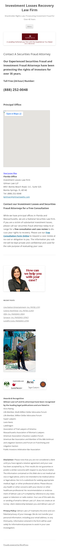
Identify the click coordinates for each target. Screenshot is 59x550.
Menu (29, 26)
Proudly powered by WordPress (15, 545)
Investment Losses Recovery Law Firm (29, 7)
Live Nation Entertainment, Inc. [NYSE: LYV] (21, 307)
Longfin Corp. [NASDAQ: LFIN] (16, 321)
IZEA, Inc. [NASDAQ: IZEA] (14, 314)
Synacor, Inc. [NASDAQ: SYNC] (16, 317)
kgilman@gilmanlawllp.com (16, 197)
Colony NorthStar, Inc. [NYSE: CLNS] (18, 310)
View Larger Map (10, 173)
